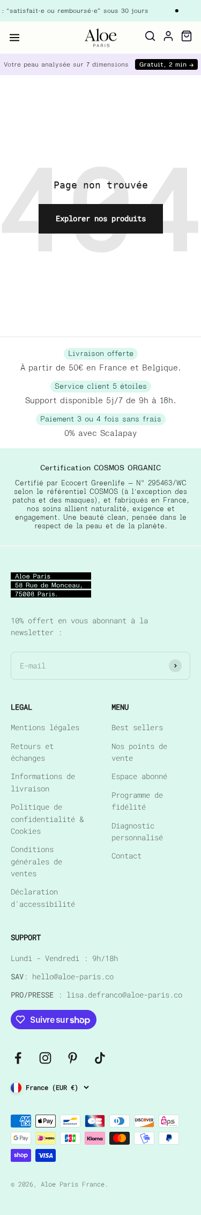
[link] (101, 37)
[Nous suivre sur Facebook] (18, 1058)
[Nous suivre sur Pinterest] (72, 1058)
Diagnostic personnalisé (137, 831)
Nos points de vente (139, 752)
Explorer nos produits (101, 218)
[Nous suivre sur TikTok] (100, 1058)
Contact (126, 855)
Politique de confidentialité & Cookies (47, 819)
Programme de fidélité (137, 801)
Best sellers (137, 727)
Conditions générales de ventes (36, 861)
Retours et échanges (32, 752)
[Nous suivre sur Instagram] (45, 1058)
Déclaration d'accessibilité (43, 897)
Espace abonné (139, 776)
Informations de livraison (43, 782)
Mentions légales (45, 727)
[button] (14, 37)
